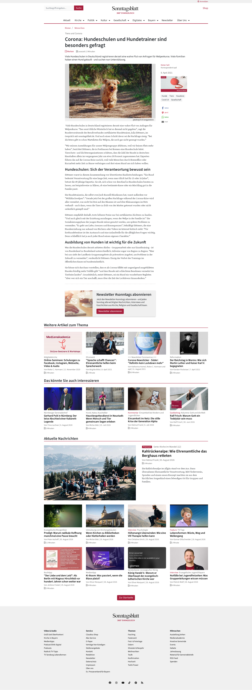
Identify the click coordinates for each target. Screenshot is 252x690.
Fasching (131, 634)
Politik (91, 20)
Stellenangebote (93, 648)
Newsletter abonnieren (110, 311)
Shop (205, 8)
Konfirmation (133, 658)
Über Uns (182, 20)
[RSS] (142, 683)
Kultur (104, 20)
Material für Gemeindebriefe (181, 654)
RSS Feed (174, 658)
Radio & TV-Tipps (51, 651)
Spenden (173, 661)
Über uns (89, 668)
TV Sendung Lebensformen (55, 654)
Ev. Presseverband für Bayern (98, 671)
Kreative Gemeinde (178, 641)
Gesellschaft (120, 20)
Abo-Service (91, 638)
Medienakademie (177, 638)
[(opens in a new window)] (110, 683)
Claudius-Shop (92, 634)
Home (68, 28)
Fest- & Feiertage (135, 641)
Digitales (137, 20)
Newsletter (167, 20)
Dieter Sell (165, 65)
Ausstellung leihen (177, 634)
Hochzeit (131, 661)
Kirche (78, 20)
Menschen (80, 28)
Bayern (151, 20)
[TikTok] (129, 683)
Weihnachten (133, 651)
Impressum (90, 665)
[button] (69, 51)
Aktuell (66, 20)
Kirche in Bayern (51, 638)
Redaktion (90, 654)
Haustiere (180, 96)
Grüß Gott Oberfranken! (53, 634)
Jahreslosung (175, 651)
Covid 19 (165, 99)
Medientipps (49, 641)
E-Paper (89, 641)
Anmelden (204, 1)
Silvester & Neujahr (136, 648)
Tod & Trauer (133, 665)
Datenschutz (91, 661)
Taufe (130, 654)
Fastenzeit (132, 638)
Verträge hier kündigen (95, 644)
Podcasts (47, 648)
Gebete (173, 648)
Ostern (130, 644)
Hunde (164, 96)
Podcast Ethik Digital (52, 644)
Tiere (171, 96)
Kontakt (89, 651)
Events (172, 644)
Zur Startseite (126, 597)
